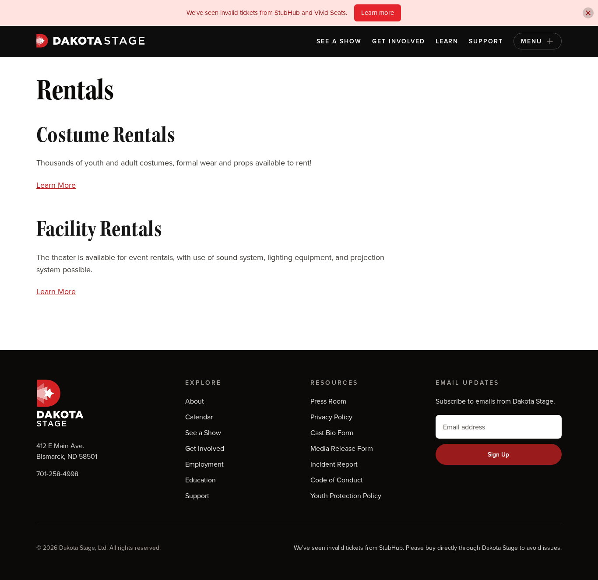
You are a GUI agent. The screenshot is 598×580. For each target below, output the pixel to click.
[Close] (588, 12)
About (194, 401)
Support (486, 41)
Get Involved (398, 41)
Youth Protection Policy (345, 495)
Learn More (56, 184)
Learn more (377, 12)
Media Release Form (341, 448)
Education (200, 480)
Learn (447, 41)
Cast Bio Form (331, 432)
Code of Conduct (336, 480)
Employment (204, 464)
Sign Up (498, 454)
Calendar (199, 417)
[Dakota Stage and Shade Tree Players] (92, 40)
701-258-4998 (57, 473)
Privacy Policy (331, 417)
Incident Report (334, 464)
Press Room (328, 401)
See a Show (339, 41)
